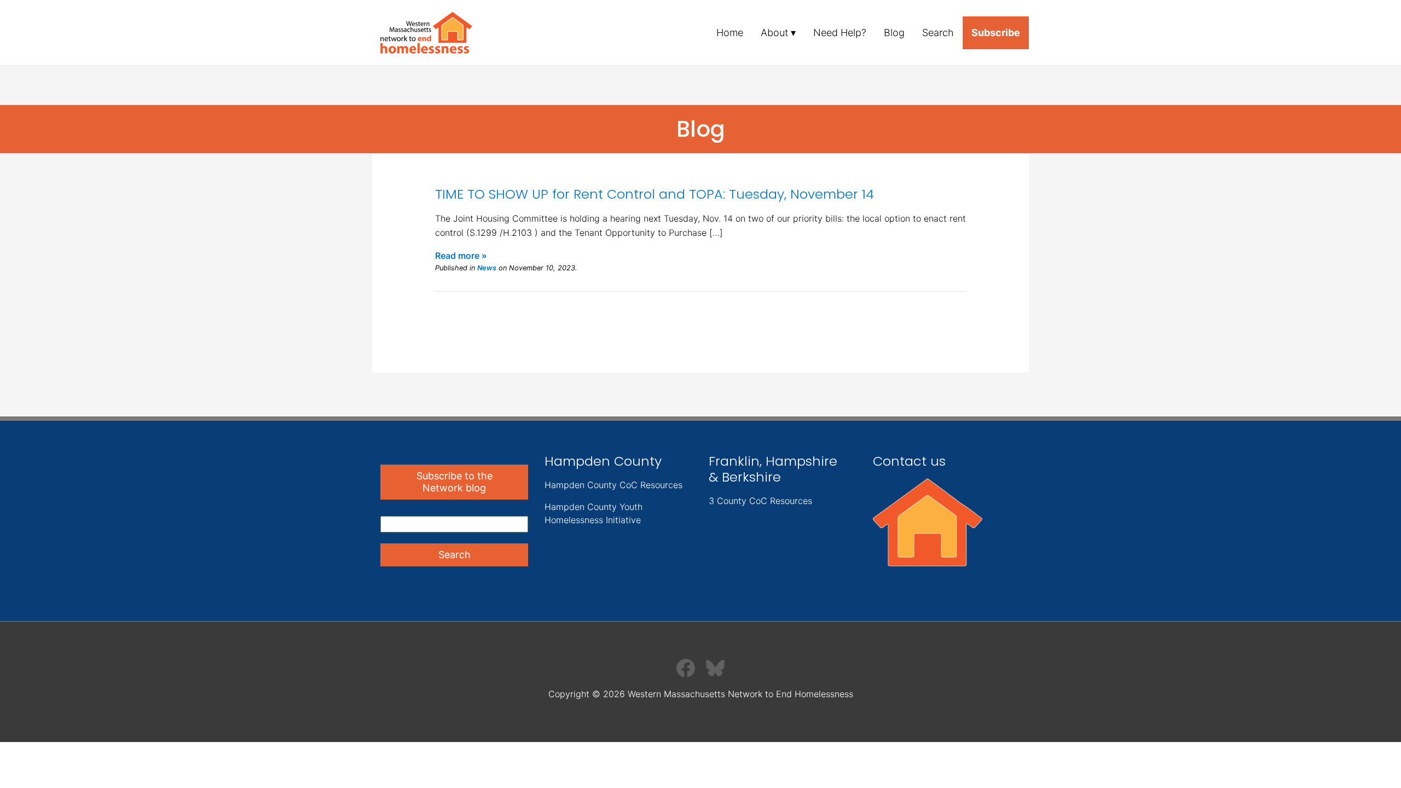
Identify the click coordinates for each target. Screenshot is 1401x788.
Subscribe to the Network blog (454, 482)
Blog (894, 32)
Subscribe (995, 32)
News (486, 268)
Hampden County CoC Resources (613, 484)
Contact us (909, 461)
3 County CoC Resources (760, 500)
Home (729, 32)
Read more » (461, 255)
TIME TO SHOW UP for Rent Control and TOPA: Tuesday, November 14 (654, 194)
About (774, 32)
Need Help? (839, 32)
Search (938, 32)
